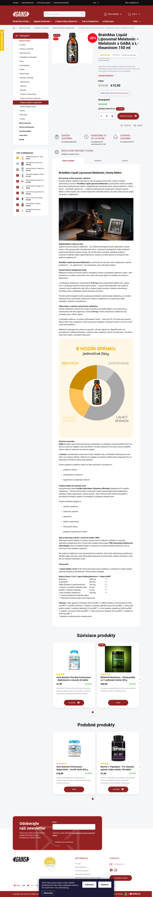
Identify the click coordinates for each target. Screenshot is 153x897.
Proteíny (22, 45)
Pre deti (22, 119)
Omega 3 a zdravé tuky (28, 94)
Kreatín (22, 69)
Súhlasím (105, 885)
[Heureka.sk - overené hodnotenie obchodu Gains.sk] (50, 862)
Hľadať (82, 14)
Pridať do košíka (126, 116)
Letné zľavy (23, 135)
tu (68, 888)
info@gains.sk (119, 864)
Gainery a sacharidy (26, 49)
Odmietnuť (89, 885)
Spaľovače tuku (25, 53)
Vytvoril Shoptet (117, 894)
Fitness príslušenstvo (26, 127)
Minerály (23, 90)
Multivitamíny (25, 82)
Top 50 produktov (25, 131)
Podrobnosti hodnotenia (129, 55)
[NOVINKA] (118, 659)
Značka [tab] (125, 161)
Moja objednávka (28, 3)
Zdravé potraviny (25, 123)
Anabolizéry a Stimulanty (28, 57)
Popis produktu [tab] (68, 161)
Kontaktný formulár (121, 878)
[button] (92, 712)
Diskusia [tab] (98, 161)
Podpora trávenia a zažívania (30, 98)
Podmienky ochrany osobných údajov (88, 878)
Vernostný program (44, 3)
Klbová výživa (24, 74)
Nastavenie (48, 893)
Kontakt (15, 3)
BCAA (22, 61)
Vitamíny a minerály (26, 78)
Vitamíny (23, 86)
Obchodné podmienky (61, 3)
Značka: (103, 60)
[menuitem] (22, 21)
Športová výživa (24, 41)
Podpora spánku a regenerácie (31, 102)
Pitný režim (23, 115)
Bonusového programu (121, 93)
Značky (21, 139)
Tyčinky (22, 111)
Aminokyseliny (25, 65)
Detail (118, 703)
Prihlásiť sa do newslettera (64, 842)
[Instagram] (115, 869)
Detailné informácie (105, 75)
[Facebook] (111, 869)
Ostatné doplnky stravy (28, 107)
